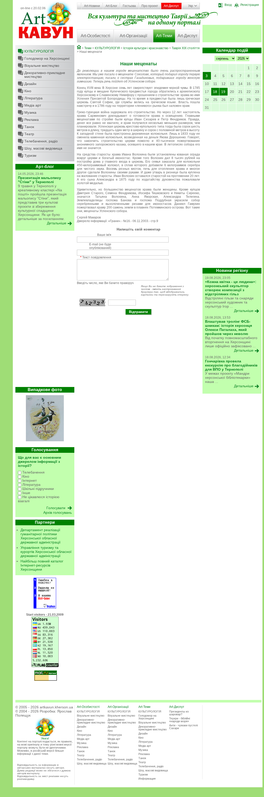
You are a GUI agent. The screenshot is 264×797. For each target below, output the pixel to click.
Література (33, 98)
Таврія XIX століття (186, 48)
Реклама (31, 120)
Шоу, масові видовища (43, 148)
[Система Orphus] (45, 607)
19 (223, 92)
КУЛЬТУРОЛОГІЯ (39, 51)
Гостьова (129, 6)
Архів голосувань (57, 512)
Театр (29, 134)
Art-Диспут (171, 6)
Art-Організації (133, 36)
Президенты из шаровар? (179, 713)
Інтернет (29, 480)
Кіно (27, 91)
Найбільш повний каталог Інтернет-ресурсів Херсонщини (42, 565)
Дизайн (30, 84)
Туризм (30, 155)
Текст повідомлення (95, 257)
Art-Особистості (95, 36)
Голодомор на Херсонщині (46, 58)
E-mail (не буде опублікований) (100, 246)
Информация (147, 778)
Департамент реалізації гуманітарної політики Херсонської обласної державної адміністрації (40, 536)
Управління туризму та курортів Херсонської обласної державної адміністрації (46, 552)
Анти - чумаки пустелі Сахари (183, 727)
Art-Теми (164, 36)
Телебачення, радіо (41, 141)
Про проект (149, 6)
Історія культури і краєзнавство (145, 48)
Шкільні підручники (37, 489)
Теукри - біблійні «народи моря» (179, 720)
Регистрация (249, 5)
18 (215, 92)
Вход (228, 5)
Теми (88, 48)
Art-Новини (92, 6)
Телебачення (33, 472)
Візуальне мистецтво (41, 66)
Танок (29, 127)
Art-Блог (111, 6)
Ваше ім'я (104, 235)
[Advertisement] (44, 310)
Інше (25, 493)
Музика (30, 112)
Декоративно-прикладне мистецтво (44, 75)
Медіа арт (32, 105)
